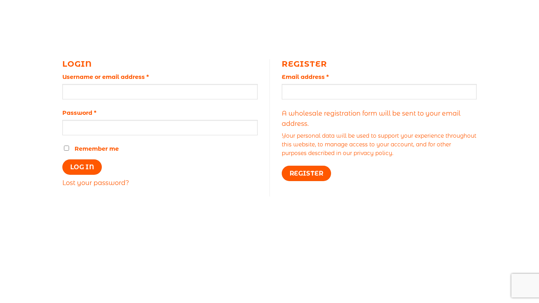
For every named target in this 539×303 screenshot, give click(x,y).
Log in (82, 167)
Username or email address (119, 76)
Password (92, 112)
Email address (319, 76)
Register (307, 173)
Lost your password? (95, 183)
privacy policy (373, 153)
